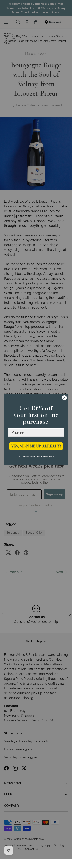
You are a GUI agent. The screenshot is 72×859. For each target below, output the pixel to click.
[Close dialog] (64, 398)
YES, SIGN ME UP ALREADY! (36, 446)
